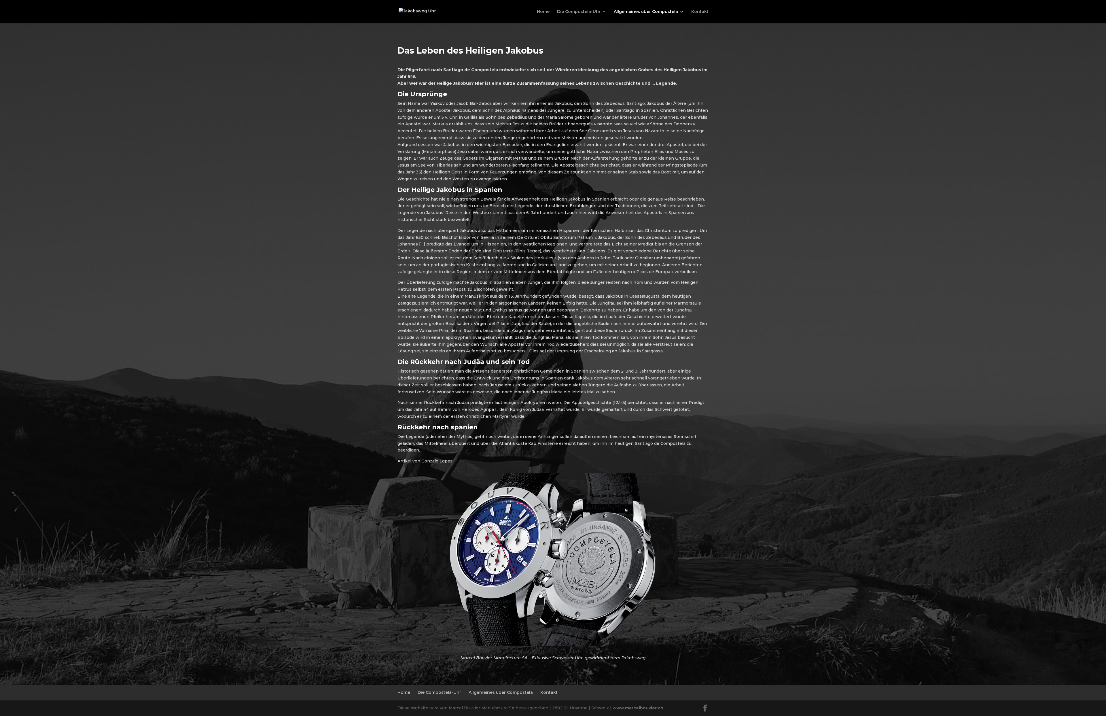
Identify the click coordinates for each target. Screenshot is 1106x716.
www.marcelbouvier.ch (638, 708)
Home (543, 12)
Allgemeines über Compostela (646, 12)
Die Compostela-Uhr (579, 12)
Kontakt (700, 12)
